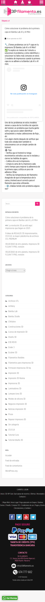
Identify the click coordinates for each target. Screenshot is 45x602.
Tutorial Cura (13, 435)
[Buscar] (37, 204)
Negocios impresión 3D (17, 404)
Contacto (22, 497)
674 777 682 (25, 572)
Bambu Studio (14, 316)
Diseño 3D (12, 337)
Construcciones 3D (15, 327)
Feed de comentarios (13, 466)
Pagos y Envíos (40, 505)
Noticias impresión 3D (17, 409)
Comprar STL (16, 505)
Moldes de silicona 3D (17, 399)
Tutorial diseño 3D (15, 440)
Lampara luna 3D (15, 394)
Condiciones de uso (27, 505)
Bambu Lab (12, 311)
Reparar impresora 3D (17, 419)
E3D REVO (12, 342)
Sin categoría (13, 424)
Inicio (2, 494)
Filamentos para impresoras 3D (20, 363)
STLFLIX (11, 430)
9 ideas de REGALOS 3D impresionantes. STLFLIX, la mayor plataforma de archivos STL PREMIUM (22, 236)
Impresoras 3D (14, 383)
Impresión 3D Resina (16, 378)
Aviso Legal (14, 502)
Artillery (11, 306)
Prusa (10, 414)
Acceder (8, 455)
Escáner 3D (12, 352)
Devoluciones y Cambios (22, 508)
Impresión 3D (13, 373)
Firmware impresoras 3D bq (19, 368)
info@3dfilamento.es (25, 566)
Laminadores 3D (14, 388)
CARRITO (20, 490)
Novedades (40, 494)
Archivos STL (13, 301)
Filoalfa (8, 505)
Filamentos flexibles (16, 358)
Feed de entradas (12, 461)
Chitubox (12, 322)
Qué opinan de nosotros (22, 494)
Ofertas (33, 494)
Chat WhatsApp (12, 598)
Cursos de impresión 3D (17, 332)
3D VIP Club (9, 494)
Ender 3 (11, 347)
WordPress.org (11, 471)
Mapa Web (6, 502)
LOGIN (26, 490)
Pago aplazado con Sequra (28, 502)
